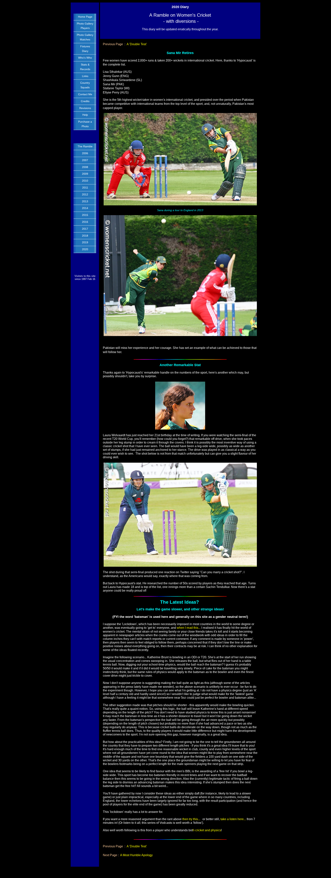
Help (85, 114)
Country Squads (85, 85)
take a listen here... (233, 819)
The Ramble (85, 146)
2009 (85, 173)
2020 (85, 249)
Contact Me (85, 94)
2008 (85, 167)
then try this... (191, 819)
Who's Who (85, 57)
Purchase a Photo (85, 124)
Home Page (85, 16)
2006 (85, 153)
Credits (85, 101)
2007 (85, 160)
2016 (85, 221)
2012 (85, 194)
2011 (85, 187)
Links (85, 76)
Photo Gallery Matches (85, 37)
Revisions (85, 108)
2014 (85, 208)
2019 (85, 242)
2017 (85, 228)
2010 (85, 180)
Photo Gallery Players (85, 26)
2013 (85, 201)
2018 (85, 235)
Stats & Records (85, 67)
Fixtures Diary (85, 48)
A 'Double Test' (137, 44)
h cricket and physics (207, 830)
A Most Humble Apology (136, 855)
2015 (85, 214)
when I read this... (188, 627)
